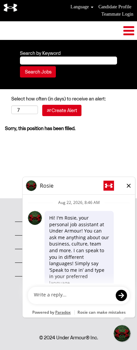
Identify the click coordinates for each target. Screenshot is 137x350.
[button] (68, 30)
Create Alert (64, 110)
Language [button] (80, 6)
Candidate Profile (114, 6)
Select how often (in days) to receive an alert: (58, 98)
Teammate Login (117, 14)
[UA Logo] (10, 7)
